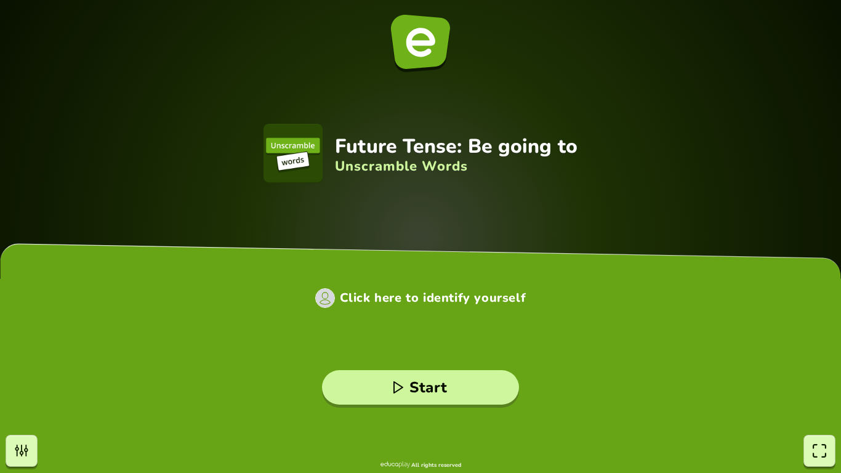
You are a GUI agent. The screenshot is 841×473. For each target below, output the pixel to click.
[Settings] (22, 451)
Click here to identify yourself (433, 298)
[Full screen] (819, 451)
